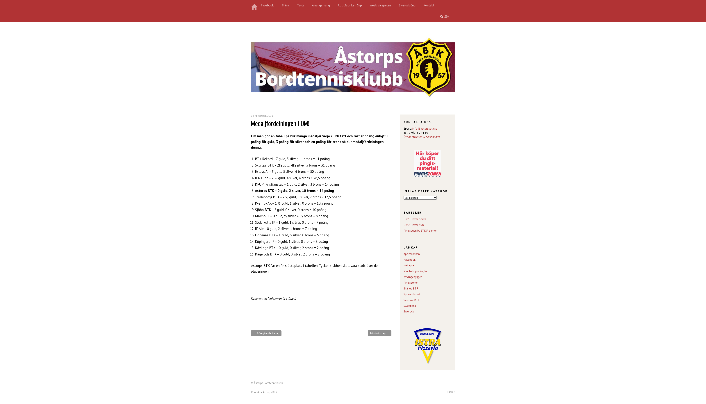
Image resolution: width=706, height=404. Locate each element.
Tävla (300, 5)
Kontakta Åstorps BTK (264, 392)
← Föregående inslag (266, 333)
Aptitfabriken (412, 254)
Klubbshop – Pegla (415, 271)
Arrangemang (321, 5)
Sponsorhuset (412, 294)
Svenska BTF (412, 300)
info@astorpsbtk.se (424, 128)
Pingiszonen (411, 282)
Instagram (410, 265)
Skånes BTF (411, 288)
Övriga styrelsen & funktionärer (422, 137)
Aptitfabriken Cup (350, 5)
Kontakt (428, 5)
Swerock (409, 311)
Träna (285, 5)
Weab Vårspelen (380, 5)
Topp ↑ (451, 392)
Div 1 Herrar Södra (415, 219)
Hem (254, 5)
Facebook (267, 5)
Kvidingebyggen (413, 277)
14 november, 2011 (262, 115)
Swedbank (410, 306)
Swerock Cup (407, 5)
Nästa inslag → (379, 333)
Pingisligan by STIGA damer (420, 230)
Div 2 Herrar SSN (414, 225)
